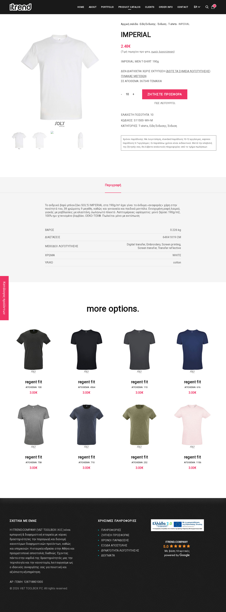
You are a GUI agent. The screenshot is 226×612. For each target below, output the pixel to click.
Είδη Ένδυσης (148, 24)
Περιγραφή (113, 185)
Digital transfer (136, 244)
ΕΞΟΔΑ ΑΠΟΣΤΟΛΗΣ (114, 545)
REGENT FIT (33, 382)
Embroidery (153, 244)
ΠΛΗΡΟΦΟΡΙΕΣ (111, 530)
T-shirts (172, 24)
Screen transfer (147, 248)
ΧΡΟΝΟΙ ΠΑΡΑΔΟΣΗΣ (115, 540)
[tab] (113, 185)
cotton (177, 262)
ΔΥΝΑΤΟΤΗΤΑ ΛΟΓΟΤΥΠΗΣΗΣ (120, 550)
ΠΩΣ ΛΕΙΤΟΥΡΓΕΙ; (164, 103)
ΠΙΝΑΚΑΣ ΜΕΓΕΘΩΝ (133, 76)
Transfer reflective (169, 248)
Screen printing (171, 244)
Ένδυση (162, 24)
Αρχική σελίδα (129, 24)
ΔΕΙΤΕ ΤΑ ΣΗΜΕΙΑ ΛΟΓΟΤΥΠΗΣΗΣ (188, 71)
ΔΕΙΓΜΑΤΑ (108, 555)
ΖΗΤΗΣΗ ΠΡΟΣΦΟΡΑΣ (115, 535)
